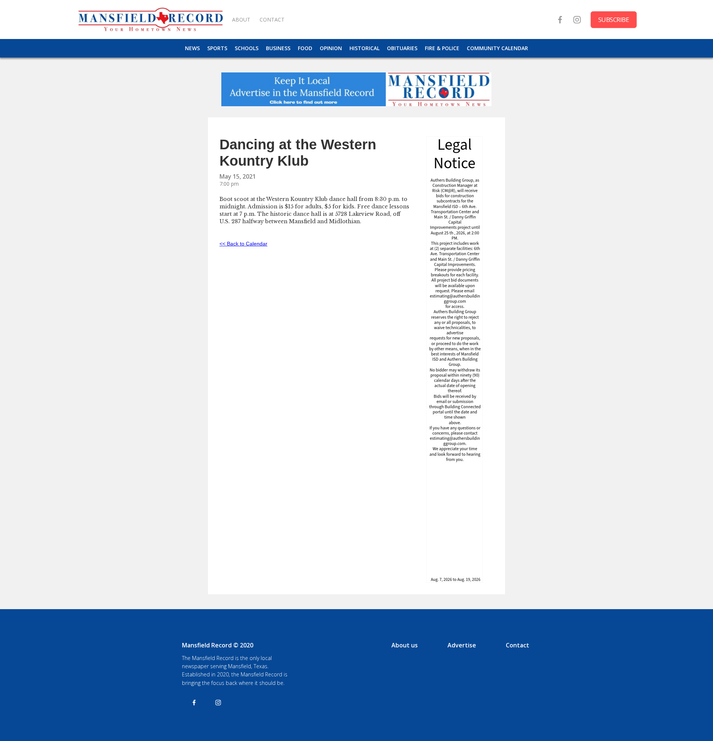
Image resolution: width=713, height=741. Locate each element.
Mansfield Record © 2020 (217, 645)
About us (404, 645)
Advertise (461, 645)
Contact (517, 645)
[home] (150, 19)
